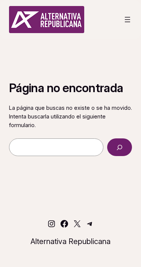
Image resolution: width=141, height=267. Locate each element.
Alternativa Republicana (70, 241)
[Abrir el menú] (127, 19)
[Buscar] (119, 147)
